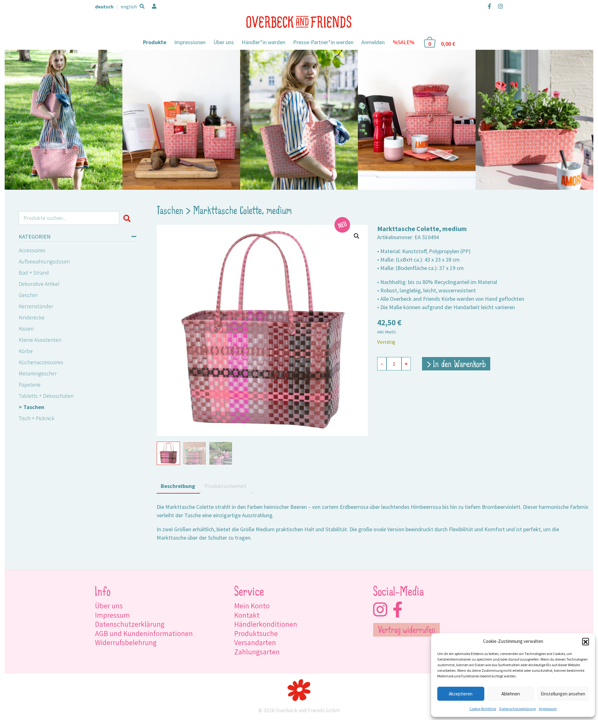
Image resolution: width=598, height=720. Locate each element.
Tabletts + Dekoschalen (46, 395)
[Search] (128, 218)
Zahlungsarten (257, 651)
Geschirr (28, 295)
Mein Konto (252, 605)
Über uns (223, 42)
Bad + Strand (34, 272)
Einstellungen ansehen (563, 694)
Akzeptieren (460, 694)
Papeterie (29, 384)
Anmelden (373, 42)
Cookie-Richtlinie (482, 708)
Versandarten (255, 642)
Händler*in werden (263, 42)
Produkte (154, 42)
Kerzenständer (36, 306)
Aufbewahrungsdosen (44, 261)
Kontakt (246, 615)
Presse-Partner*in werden (323, 42)
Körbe (26, 351)
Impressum (548, 708)
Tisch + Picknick (37, 418)
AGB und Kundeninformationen (144, 633)
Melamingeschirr (38, 373)
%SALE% (404, 42)
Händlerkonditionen (265, 624)
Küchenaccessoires (41, 362)
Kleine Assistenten (40, 339)
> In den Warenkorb (456, 365)
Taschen (33, 407)
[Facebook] (489, 6)
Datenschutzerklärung (517, 708)
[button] (585, 641)
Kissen (26, 328)
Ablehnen (510, 694)
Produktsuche (256, 633)
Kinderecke (32, 317)
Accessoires (32, 250)
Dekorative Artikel (39, 283)
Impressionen (190, 42)
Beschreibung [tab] (178, 486)
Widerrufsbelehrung (126, 642)
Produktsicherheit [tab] (225, 486)
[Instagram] (499, 6)
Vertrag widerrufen (406, 631)
